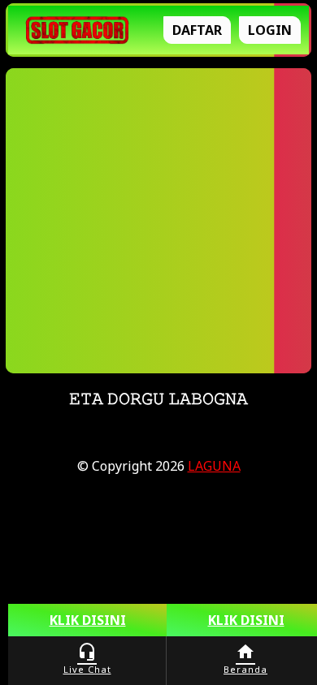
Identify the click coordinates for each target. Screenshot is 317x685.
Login (270, 30)
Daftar (197, 30)
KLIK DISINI (88, 620)
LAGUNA (214, 466)
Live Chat (87, 658)
